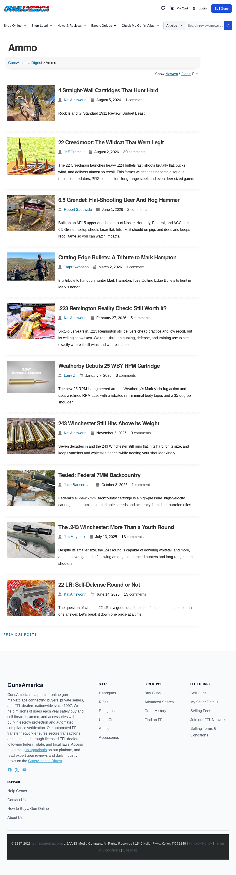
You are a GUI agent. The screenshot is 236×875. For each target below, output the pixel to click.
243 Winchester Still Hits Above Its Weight (108, 423)
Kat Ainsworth (75, 100)
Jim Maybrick (74, 537)
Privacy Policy (200, 843)
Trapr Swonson (76, 267)
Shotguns (107, 711)
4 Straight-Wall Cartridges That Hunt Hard (108, 90)
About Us (15, 818)
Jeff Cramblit (74, 152)
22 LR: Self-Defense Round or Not (99, 584)
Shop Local (39, 25)
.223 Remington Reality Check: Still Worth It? (112, 308)
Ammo (104, 728)
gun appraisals (35, 750)
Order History (155, 711)
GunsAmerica (25, 685)
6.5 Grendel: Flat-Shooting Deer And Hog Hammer (118, 199)
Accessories (109, 737)
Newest (171, 74)
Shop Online (13, 25)
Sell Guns (222, 8)
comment (134, 100)
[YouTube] (24, 770)
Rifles (103, 702)
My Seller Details (204, 702)
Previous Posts (20, 634)
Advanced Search (159, 702)
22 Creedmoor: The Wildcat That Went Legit (111, 142)
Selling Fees (200, 711)
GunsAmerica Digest (45, 761)
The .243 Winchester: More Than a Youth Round (116, 527)
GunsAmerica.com (47, 843)
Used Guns (108, 720)
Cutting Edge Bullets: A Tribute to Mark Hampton (117, 257)
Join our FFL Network (207, 720)
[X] (17, 770)
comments (134, 152)
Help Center (17, 791)
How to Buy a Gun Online (28, 809)
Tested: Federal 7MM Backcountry (99, 475)
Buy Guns (153, 693)
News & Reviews (69, 25)
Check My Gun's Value (138, 25)
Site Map (130, 850)
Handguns (107, 693)
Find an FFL (155, 720)
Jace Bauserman (77, 485)
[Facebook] (9, 770)
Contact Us (16, 800)
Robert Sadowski (78, 210)
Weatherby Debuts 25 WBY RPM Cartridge (109, 365)
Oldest (186, 74)
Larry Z (69, 375)
